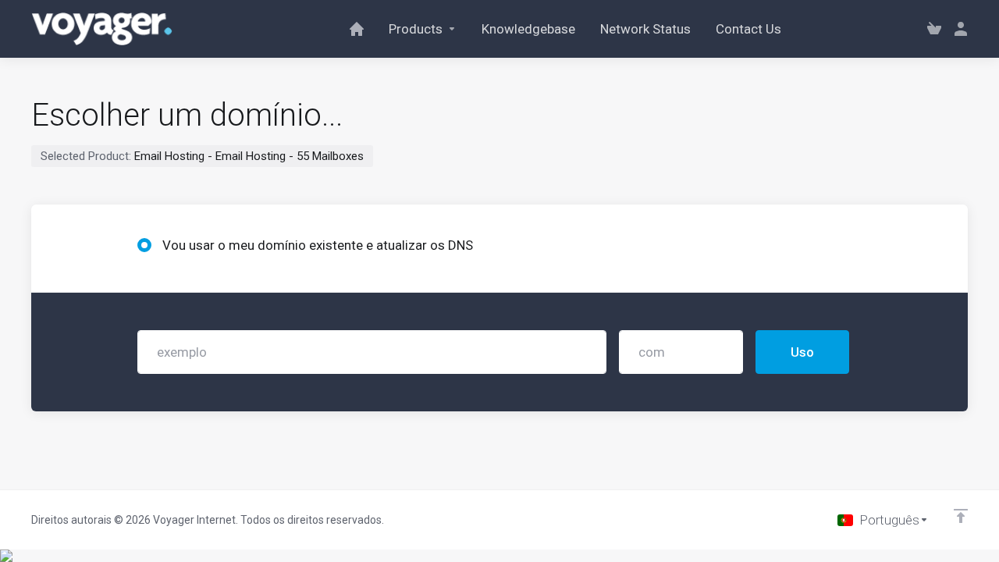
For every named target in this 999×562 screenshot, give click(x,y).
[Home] (356, 29)
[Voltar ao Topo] (960, 516)
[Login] (957, 28)
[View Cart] (934, 28)
